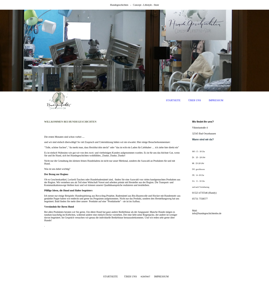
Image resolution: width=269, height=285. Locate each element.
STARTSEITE (173, 100)
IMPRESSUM (216, 100)
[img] (134, 51)
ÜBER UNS (194, 100)
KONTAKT (145, 276)
